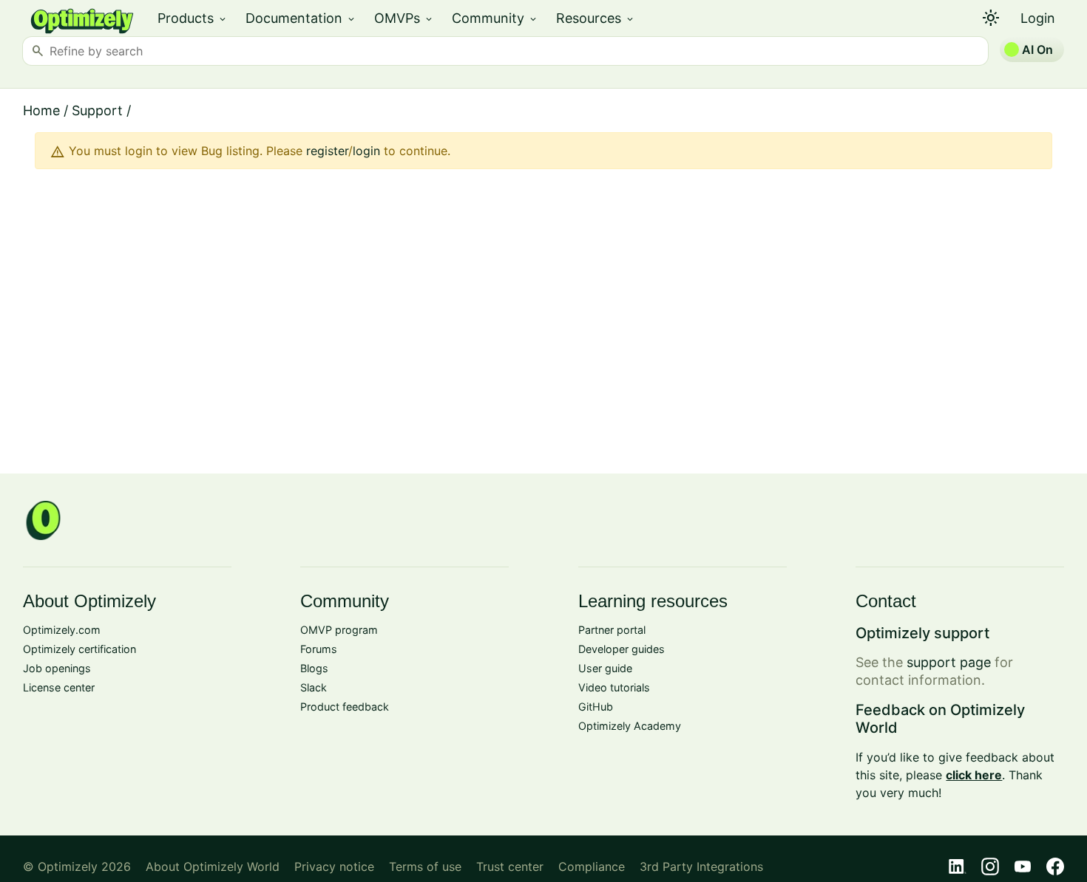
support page (949, 662)
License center (59, 687)
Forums (318, 649)
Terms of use (425, 866)
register (327, 150)
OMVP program (339, 629)
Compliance (591, 866)
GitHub (595, 706)
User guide (605, 668)
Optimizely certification (79, 649)
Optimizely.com (62, 629)
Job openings (57, 668)
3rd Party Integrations (701, 866)
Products (193, 18)
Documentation (300, 18)
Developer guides (621, 649)
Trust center (510, 866)
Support (97, 110)
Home (41, 110)
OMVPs (404, 18)
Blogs (314, 668)
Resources (595, 18)
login (366, 150)
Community (495, 18)
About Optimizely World (213, 866)
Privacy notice (334, 866)
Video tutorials (614, 687)
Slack (313, 687)
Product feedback (344, 706)
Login (1037, 18)
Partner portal (612, 629)
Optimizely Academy (629, 725)
